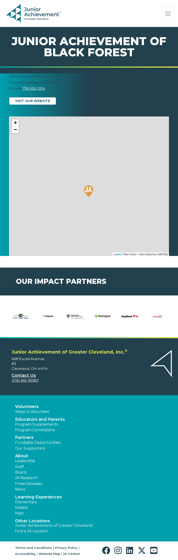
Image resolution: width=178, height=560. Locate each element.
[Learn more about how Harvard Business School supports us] (75, 319)
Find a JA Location (31, 531)
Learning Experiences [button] (38, 497)
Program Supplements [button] (36, 424)
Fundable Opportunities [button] (37, 442)
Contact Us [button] (24, 375)
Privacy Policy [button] (66, 548)
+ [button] (15, 123)
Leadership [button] (25, 461)
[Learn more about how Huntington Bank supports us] (102, 319)
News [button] (20, 489)
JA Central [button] (71, 554)
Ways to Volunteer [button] (32, 411)
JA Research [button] (26, 478)
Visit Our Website (32, 101)
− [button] (15, 130)
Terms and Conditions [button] (33, 548)
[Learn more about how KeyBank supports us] (130, 319)
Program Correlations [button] (35, 430)
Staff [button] (19, 466)
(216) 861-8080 (25, 380)
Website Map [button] (49, 554)
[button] (107, 551)
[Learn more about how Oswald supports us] (157, 319)
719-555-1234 (33, 88)
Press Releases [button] (28, 483)
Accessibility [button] (25, 554)
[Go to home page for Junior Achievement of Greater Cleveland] (34, 13)
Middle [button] (21, 507)
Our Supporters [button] (30, 448)
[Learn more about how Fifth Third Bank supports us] (20, 319)
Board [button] (20, 472)
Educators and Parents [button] (40, 419)
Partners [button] (24, 437)
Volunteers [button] (27, 406)
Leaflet (117, 254)
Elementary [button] (26, 502)
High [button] (19, 513)
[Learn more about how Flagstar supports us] (48, 319)
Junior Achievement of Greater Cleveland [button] (53, 525)
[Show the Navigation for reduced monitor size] (167, 13)
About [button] (21, 456)
